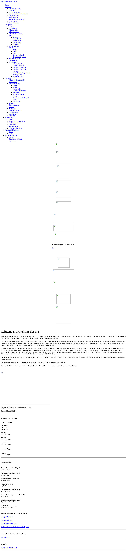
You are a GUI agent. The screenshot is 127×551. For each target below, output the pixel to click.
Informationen (5, 537)
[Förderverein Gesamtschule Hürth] (63, 178)
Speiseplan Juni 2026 (7, 517)
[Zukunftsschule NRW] (63, 230)
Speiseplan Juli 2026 (6, 520)
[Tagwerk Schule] (63, 211)
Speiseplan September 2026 (8, 523)
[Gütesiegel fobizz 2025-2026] (63, 323)
